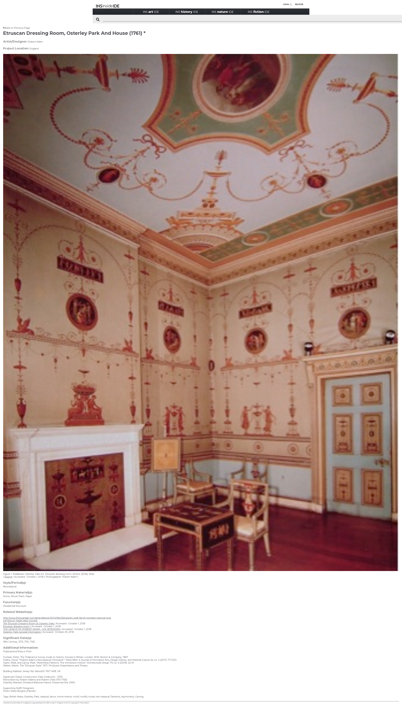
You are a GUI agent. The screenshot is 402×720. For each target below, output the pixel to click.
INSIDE (151, 12)
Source (8, 576)
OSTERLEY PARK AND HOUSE (20, 620)
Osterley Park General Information (22, 632)
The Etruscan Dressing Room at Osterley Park (28, 623)
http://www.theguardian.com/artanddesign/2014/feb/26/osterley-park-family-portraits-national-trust (57, 617)
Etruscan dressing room (16, 626)
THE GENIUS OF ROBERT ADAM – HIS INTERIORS (32, 629)
